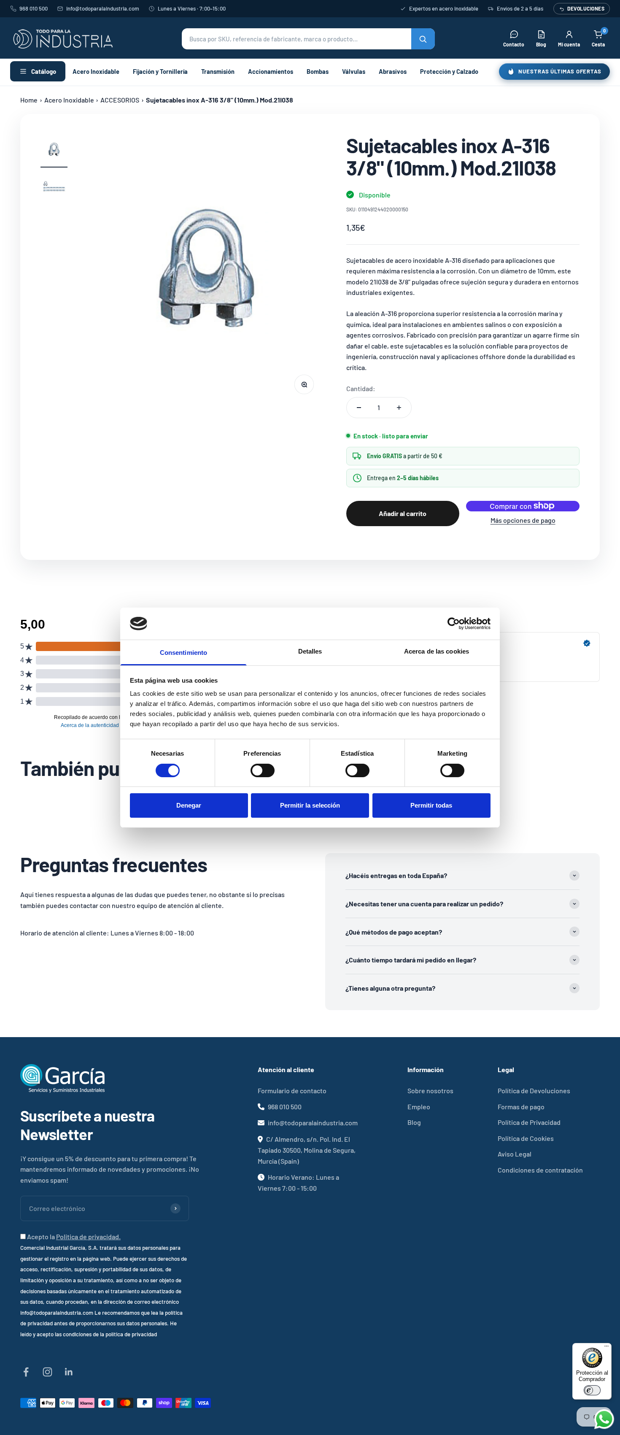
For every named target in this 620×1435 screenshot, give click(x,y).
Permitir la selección (310, 805)
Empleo (418, 1107)
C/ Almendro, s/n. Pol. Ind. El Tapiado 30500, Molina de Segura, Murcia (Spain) (307, 1150)
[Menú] (606, 1348)
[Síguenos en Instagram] (47, 1372)
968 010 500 (33, 8)
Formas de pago (521, 1107)
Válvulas (353, 71)
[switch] (263, 770)
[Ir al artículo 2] (53, 188)
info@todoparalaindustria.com (102, 8)
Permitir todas (431, 805)
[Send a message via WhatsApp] (604, 1419)
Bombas (318, 71)
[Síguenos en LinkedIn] (69, 1372)
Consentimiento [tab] (183, 652)
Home (29, 100)
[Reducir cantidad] (359, 407)
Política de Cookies (526, 1138)
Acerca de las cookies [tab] (436, 651)
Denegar (188, 805)
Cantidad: (360, 388)
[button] (308, 38)
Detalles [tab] (310, 651)
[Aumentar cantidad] (399, 407)
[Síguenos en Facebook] (26, 1372)
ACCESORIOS (119, 100)
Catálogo (43, 71)
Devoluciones (585, 8)
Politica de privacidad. (88, 1236)
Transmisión (218, 71)
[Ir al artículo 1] (53, 151)
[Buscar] (423, 38)
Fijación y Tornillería (160, 71)
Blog (414, 1122)
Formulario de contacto (292, 1090)
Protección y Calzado (449, 71)
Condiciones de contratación (540, 1170)
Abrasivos (393, 71)
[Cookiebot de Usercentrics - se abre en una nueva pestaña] (454, 623)
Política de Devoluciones (534, 1090)
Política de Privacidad (529, 1122)
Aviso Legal (514, 1154)
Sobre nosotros (430, 1090)
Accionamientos (270, 71)
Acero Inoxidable (96, 71)
